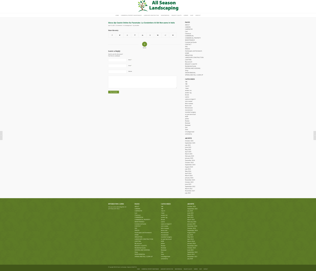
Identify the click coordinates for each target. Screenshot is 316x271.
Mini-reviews (189, 103)
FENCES (187, 49)
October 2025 (189, 141)
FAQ (186, 46)
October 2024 (189, 162)
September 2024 (190, 165)
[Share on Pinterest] (135, 35)
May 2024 (188, 171)
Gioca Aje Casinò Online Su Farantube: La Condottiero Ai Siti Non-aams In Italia (141, 22)
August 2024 (189, 167)
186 (186, 82)
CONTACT (188, 44)
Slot (186, 127)
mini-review (188, 101)
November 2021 (190, 191)
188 (186, 84)
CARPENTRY (189, 29)
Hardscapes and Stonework (193, 51)
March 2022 (188, 189)
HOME (187, 53)
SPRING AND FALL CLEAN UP (194, 75)
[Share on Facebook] (112, 35)
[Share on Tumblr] (150, 35)
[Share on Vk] (157, 35)
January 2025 (189, 158)
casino (187, 97)
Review (187, 121)
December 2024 (190, 160)
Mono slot (188, 106)
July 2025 (188, 145)
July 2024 (188, 169)
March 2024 (188, 175)
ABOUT (187, 25)
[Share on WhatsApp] (127, 35)
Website (130, 71)
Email (130, 65)
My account (188, 62)
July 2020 (188, 193)
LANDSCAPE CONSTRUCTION (194, 57)
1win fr (187, 86)
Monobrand (188, 108)
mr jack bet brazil (190, 114)
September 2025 (190, 143)
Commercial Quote (191, 42)
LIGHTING (188, 60)
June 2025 (188, 147)
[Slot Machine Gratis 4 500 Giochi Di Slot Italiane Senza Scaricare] (1, 135)
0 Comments (119, 25)
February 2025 (189, 156)
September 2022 (190, 186)
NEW (186, 116)
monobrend (188, 110)
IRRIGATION (189, 55)
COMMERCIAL (189, 36)
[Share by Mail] (173, 35)
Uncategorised (128, 25)
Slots (186, 129)
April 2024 (188, 173)
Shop (186, 70)
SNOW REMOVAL (190, 73)
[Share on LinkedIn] (142, 35)
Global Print (134, 267)
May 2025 (188, 149)
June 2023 (188, 184)
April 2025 (188, 152)
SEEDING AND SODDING (192, 68)
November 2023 (190, 180)
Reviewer (188, 125)
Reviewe (187, 123)
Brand (187, 95)
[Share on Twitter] (119, 35)
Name (130, 59)
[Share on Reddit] (165, 35)
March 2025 (188, 154)
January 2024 (189, 178)
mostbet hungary (190, 112)
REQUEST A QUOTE (191, 64)
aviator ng (188, 93)
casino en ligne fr (190, 99)
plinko (187, 119)
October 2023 (189, 182)
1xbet (187, 88)
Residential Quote (190, 66)
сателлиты (188, 134)
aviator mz (188, 90)
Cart (186, 31)
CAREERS (188, 27)
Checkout (188, 33)
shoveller (137, 25)
